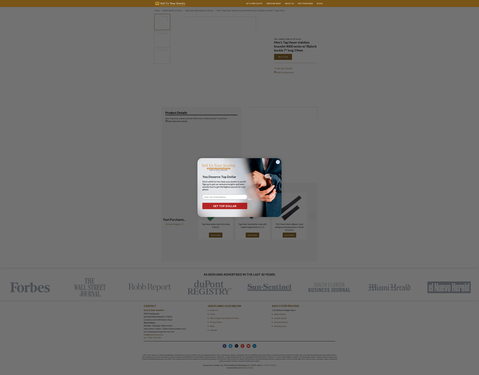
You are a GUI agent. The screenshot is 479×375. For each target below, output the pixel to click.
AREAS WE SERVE (273, 3)
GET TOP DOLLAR (225, 206)
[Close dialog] (278, 162)
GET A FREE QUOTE (254, 3)
